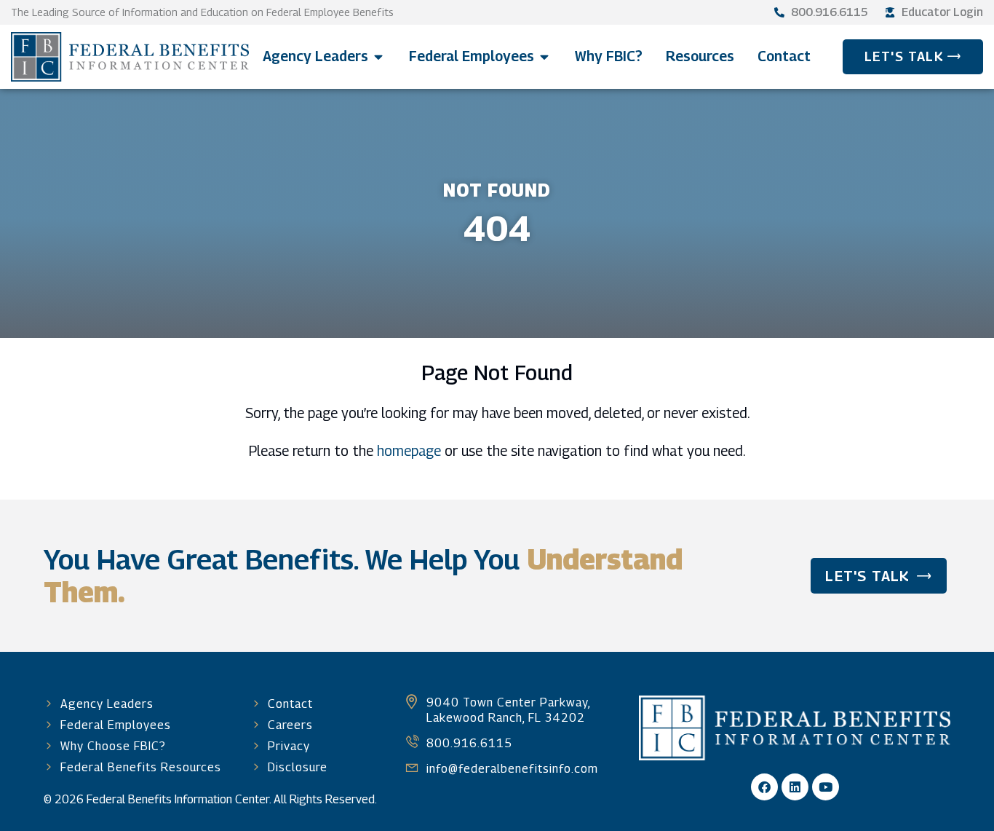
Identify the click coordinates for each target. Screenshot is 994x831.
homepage (409, 450)
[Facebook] (764, 786)
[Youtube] (825, 786)
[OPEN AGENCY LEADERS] (379, 56)
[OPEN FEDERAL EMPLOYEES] (545, 56)
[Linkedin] (795, 786)
